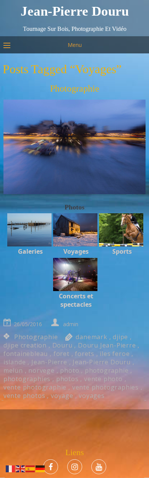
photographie (107, 370)
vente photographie (34, 387)
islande (14, 362)
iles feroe (115, 353)
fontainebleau (25, 353)
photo (69, 370)
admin (70, 324)
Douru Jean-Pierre (107, 345)
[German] (40, 468)
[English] (21, 468)
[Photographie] (74, 148)
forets (84, 353)
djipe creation (25, 345)
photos (67, 379)
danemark (91, 337)
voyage (62, 395)
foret (61, 353)
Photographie (74, 88)
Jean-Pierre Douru (102, 362)
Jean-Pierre (49, 362)
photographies (26, 379)
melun (13, 370)
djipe (120, 337)
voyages (92, 395)
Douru (62, 345)
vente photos (24, 395)
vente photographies (105, 387)
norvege (41, 370)
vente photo (103, 379)
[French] (11, 468)
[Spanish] (31, 468)
